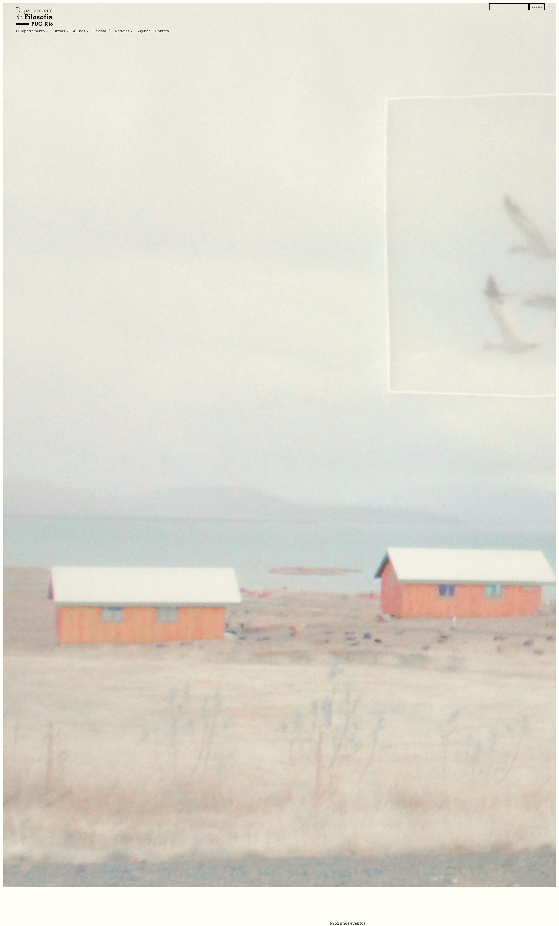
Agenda (143, 31)
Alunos (79, 31)
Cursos (59, 31)
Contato (162, 31)
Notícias (122, 31)
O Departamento (31, 31)
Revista (99, 31)
